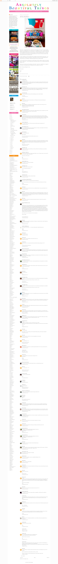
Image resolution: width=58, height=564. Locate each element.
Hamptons (11, 305)
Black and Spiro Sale (12, 199)
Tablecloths (11, 435)
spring (10, 424)
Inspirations (11, 323)
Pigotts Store (11, 396)
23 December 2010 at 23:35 (25, 172)
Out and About (11, 385)
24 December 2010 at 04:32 (25, 230)
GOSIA (23, 198)
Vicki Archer (11, 456)
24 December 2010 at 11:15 (25, 274)
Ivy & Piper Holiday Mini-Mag (13, 130)
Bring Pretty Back (24, 428)
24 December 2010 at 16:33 (25, 313)
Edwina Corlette (11, 269)
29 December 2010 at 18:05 (25, 484)
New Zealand (11, 376)
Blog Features (11, 203)
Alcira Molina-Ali (24, 277)
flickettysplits (23, 345)
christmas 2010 (11, 234)
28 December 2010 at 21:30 (25, 453)
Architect (11, 175)
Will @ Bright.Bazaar (24, 126)
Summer (11, 432)
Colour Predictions (12, 244)
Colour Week (11, 246)
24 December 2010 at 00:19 (25, 184)
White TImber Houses (12, 466)
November (12, 137)
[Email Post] (28, 76)
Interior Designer (11, 325)
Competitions (11, 247)
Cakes (10, 220)
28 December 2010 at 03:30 (25, 405)
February (12, 147)
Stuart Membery (11, 428)
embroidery (11, 271)
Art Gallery (11, 176)
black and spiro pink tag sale (13, 198)
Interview (11, 326)
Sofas (10, 423)
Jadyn (22, 191)
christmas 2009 (11, 233)
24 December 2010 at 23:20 (25, 326)
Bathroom (11, 186)
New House (11, 372)
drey (22, 304)
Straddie (11, 427)
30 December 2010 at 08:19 (25, 506)
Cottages (11, 250)
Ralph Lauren (11, 410)
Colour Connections (12, 242)
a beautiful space (24, 80)
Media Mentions (11, 351)
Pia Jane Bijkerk (11, 395)
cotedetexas (23, 533)
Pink (10, 397)
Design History (11, 258)
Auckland (11, 179)
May (11, 144)
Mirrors (10, 357)
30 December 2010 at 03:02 (25, 493)
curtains (10, 253)
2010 (10, 118)
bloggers (11, 206)
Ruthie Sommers (11, 416)
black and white (11, 201)
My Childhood (11, 362)
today (10, 444)
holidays (11, 311)
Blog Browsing (11, 202)
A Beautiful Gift (12, 128)
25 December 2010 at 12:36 (25, 359)
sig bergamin (11, 422)
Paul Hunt (11, 393)
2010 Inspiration (11, 157)
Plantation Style (11, 399)
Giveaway (11, 302)
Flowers (11, 289)
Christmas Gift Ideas (12, 236)
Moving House (11, 359)
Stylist (10, 430)
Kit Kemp (11, 333)
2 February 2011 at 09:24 (24, 554)
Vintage (10, 458)
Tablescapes (11, 436)
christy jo (23, 298)
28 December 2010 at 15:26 (25, 432)
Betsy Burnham (11, 190)
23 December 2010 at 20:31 (25, 129)
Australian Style (11, 183)
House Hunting (11, 316)
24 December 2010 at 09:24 (25, 251)
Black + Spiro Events (12, 194)
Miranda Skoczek (12, 356)
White (10, 465)
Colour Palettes (11, 243)
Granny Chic (11, 303)
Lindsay (23, 486)
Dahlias (10, 256)
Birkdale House (11, 191)
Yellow (10, 470)
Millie (22, 292)
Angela (23, 508)
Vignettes (11, 457)
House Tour (11, 317)
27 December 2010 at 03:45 (25, 388)
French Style (11, 291)
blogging (11, 207)
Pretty (10, 405)
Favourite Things (11, 282)
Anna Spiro (23, 522)
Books (10, 213)
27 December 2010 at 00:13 (25, 377)
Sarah (22, 220)
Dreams (10, 266)
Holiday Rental (11, 310)
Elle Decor (11, 270)
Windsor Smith (11, 467)
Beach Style (11, 187)
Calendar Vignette (12, 222)
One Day (11, 380)
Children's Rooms (12, 230)
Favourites (11, 283)
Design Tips (11, 260)
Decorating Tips (11, 257)
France (10, 290)
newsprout (23, 402)
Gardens (11, 299)
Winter (10, 468)
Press (10, 404)
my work (11, 368)
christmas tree (11, 237)
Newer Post (21, 557)
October (11, 138)
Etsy (10, 274)
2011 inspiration (11, 158)
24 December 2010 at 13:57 (25, 307)
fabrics (10, 278)
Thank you (11, 441)
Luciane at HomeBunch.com (25, 202)
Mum (10, 360)
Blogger (32, 562)
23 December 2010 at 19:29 (25, 90)
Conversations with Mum (12, 248)
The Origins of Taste (12, 442)
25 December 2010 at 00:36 (25, 337)
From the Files (11, 294)
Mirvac (10, 358)
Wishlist (11, 469)
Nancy (23, 335)
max (10, 347)
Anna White (23, 114)
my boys (11, 361)
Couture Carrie (24, 373)
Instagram (11, 324)
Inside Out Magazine (12, 322)
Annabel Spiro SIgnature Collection (13, 171)
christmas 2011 (11, 235)
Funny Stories (11, 298)
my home (11, 364)
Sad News (11, 417)
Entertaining (11, 273)
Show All (17, 110)
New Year (11, 374)
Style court (11, 429)
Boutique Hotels (11, 214)
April (11, 145)
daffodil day (11, 255)
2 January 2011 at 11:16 (24, 539)
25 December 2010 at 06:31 (25, 352)
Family (10, 279)
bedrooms (11, 188)
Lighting (11, 338)
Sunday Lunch (11, 433)
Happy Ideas (11, 306)
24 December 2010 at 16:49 (25, 318)
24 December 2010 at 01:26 (25, 200)
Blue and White (11, 210)
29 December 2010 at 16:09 (25, 474)
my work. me (11, 369)
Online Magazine (11, 381)
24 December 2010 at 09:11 (25, 246)
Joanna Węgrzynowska (24, 109)
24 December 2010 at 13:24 (25, 282)
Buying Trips (11, 219)
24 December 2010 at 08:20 (25, 239)
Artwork (11, 178)
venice (10, 454)
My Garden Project (12, 363)
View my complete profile (12, 27)
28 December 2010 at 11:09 (25, 416)
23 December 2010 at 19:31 (25, 96)
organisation (11, 384)
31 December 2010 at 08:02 (25, 526)
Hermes (10, 309)
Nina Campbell (11, 377)
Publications (11, 407)
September (12, 139)
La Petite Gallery (24, 320)
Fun (10, 296)
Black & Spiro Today (12, 135)
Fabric (10, 277)
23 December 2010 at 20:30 (25, 124)
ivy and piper (11, 328)
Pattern (10, 392)
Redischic (23, 384)
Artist (10, 177)
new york (11, 375)
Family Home (11, 280)
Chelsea (23, 441)
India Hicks (11, 321)
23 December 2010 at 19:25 (25, 84)
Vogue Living (11, 459)
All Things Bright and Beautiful (13, 165)
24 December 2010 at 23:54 (25, 332)
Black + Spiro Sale (12, 196)
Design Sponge (11, 259)
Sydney (10, 434)
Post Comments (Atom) (25, 558)
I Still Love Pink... (12, 129)
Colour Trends (11, 245)
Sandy (23, 470)
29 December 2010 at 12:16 (25, 467)
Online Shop (11, 382)
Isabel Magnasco (24, 165)
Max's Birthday (11, 349)
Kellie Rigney (23, 315)
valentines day (11, 453)
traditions (11, 445)
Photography (11, 394)
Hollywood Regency (12, 312)
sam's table (11, 418)
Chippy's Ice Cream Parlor (25, 390)
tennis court (11, 440)
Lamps (10, 335)
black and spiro (11, 197)
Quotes (10, 409)
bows (10, 215)
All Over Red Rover (12, 121)
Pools (10, 400)
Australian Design (12, 181)
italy (10, 327)
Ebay (10, 268)
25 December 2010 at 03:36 (25, 347)
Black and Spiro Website (12, 200)
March (11, 146)
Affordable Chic (11, 163)
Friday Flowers (12, 136)
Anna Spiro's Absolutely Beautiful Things (13, 170)
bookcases (11, 212)
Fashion (10, 281)
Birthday (11, 192)
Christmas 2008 (11, 232)
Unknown (23, 237)
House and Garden (12, 315)
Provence (11, 406)
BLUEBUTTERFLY (24, 161)
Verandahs (11, 455)
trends (10, 447)
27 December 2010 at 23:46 (25, 400)
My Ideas (11, 365)
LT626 (23, 548)
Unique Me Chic (11, 451)
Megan (23, 103)
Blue (10, 209)
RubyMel (23, 460)
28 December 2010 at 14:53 (25, 425)
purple (10, 408)
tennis (10, 439)
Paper (10, 388)
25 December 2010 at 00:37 (25, 343)
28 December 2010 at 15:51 (25, 443)
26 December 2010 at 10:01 (25, 364)
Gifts (10, 301)
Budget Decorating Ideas (12, 218)
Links (10, 339)
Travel (10, 446)
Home (34, 557)
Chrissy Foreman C (24, 451)
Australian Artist (11, 180)
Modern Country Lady (24, 248)
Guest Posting (11, 304)
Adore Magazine (11, 162)
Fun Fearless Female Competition (13, 297)
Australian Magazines (12, 182)
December (12, 119)
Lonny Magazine (11, 341)
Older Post (48, 557)
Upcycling (11, 452)
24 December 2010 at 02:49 (25, 217)
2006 (10, 153)
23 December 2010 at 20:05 (25, 112)
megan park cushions (12, 353)
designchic (23, 419)
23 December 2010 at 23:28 (25, 163)
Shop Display (11, 421)
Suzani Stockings (12, 131)
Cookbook (11, 249)
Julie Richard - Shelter (24, 152)
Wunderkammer (24, 174)
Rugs (10, 415)
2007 (10, 152)
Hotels (10, 314)
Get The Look (11, 300)
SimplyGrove (11, 97)
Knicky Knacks (24, 86)
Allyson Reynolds (12, 166)
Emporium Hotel (11, 272)
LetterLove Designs (24, 122)
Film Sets (11, 285)
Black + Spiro (11, 193)
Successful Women (12, 431)
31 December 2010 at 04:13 (25, 519)
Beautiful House (24, 147)
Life (10, 337)
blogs (10, 208)
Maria (22, 339)
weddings (11, 463)
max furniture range (12, 348)
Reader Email (11, 411)
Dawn (22, 446)
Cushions (11, 254)
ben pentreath (11, 189)
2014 (10, 114)
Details (10, 262)
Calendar (11, 221)
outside (10, 387)
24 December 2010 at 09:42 (25, 257)
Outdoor (11, 386)
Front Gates (11, 295)
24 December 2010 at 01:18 (25, 195)
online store (11, 383)
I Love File (11, 318)
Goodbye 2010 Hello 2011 (13, 120)
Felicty (10, 284)
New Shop (11, 373)
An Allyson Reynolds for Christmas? (13, 134)
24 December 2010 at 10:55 (25, 268)
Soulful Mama (23, 264)
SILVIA (23, 395)
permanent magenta (24, 491)
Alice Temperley (11, 164)
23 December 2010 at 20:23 (25, 119)
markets (10, 346)
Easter (10, 267)
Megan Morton (11, 352)
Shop (10, 420)
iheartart (23, 271)
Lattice (10, 336)
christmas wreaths (12, 238)
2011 (10, 117)
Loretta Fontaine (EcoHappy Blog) (26, 179)
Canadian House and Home (13, 223)
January (11, 148)
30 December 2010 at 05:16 (25, 499)
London (10, 340)
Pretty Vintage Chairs (12, 132)
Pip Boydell (11, 398)
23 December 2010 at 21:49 (25, 145)
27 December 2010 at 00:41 (25, 382)
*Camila (23, 380)
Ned (10, 371)
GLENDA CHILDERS (24, 226)
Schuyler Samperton (12, 419)
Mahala (23, 139)
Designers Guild (11, 261)
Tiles (10, 443)
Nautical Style (11, 370)
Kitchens (11, 334)
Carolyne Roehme (12, 226)
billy (22, 516)
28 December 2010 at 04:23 (25, 411)
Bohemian (23, 501)
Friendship (11, 293)
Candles (10, 224)
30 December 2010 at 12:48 (25, 514)
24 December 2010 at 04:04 (25, 223)
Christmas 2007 (11, 231)
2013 (10, 115)
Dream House (11, 265)
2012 (10, 116)
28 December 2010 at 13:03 (25, 421)
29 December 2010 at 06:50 (25, 462)
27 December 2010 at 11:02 (25, 392)
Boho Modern (11, 211)
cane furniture (11, 225)
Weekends (11, 464)
